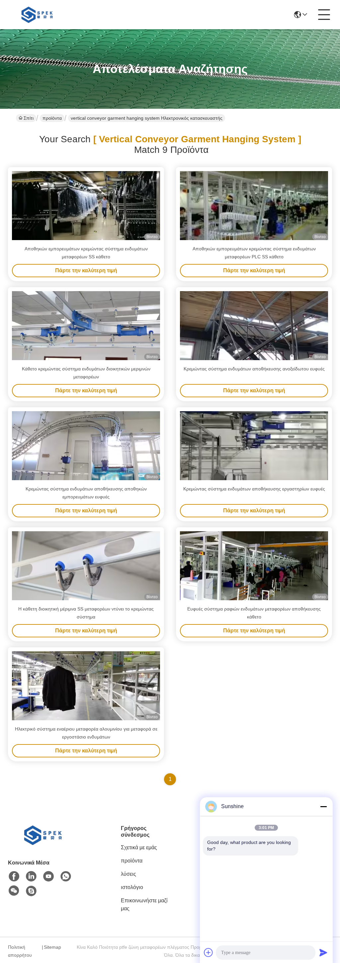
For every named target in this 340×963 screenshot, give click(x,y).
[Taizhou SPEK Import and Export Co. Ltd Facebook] (14, 876)
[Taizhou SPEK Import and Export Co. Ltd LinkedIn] (31, 876)
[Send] (323, 952)
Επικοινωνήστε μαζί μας (144, 904)
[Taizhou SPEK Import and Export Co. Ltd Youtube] (48, 876)
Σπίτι (29, 118)
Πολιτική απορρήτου (20, 951)
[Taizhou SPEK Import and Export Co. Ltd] (38, 14)
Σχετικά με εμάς (139, 847)
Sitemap (52, 947)
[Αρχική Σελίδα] (44, 843)
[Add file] (208, 952)
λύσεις (128, 874)
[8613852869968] (66, 876)
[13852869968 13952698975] (31, 891)
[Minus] (323, 806)
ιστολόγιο (132, 887)
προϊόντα (52, 118)
